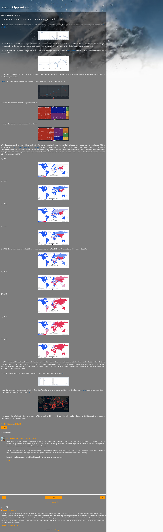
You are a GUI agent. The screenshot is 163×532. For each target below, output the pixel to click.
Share (4, 427)
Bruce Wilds (11, 438)
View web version (53, 502)
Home (53, 498)
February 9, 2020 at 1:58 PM (26, 438)
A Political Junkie (9, 510)
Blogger (57, 530)
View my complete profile (9, 525)
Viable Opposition (15, 6)
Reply (8, 460)
